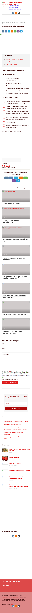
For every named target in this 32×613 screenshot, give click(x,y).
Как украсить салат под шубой (14, 314)
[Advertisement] (16, 145)
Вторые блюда (13, 465)
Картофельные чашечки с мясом (19, 470)
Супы (10, 452)
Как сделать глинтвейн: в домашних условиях (17, 477)
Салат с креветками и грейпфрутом (10, 221)
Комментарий (5, 354)
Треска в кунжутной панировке (12, 424)
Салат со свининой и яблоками (14, 59)
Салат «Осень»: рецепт (11, 203)
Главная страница (6, 22)
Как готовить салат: (11, 64)
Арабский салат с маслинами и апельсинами (14, 296)
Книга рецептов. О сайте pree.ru (11, 581)
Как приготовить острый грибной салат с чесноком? (15, 277)
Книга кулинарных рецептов (15, 3)
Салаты (13, 22)
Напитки (11, 480)
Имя (3, 343)
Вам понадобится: (14, 62)
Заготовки (12, 459)
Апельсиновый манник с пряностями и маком (17, 427)
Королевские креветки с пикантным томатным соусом (18, 485)
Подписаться (16, 408)
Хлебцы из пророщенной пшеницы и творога (16, 421)
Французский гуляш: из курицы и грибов (15, 429)
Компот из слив (14, 457)
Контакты (5, 590)
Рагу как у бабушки (15, 463)
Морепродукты (13, 488)
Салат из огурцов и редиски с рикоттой (13, 259)
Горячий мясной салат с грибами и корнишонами (15, 240)
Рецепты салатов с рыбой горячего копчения (12, 332)
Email (3, 348)
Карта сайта (5, 585)
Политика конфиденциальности (10, 597)
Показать (17, 160)
